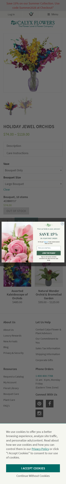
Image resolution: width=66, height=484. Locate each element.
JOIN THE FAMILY (48, 253)
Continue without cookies (33, 476)
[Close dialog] (62, 223)
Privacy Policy (40, 449)
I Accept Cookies (33, 468)
